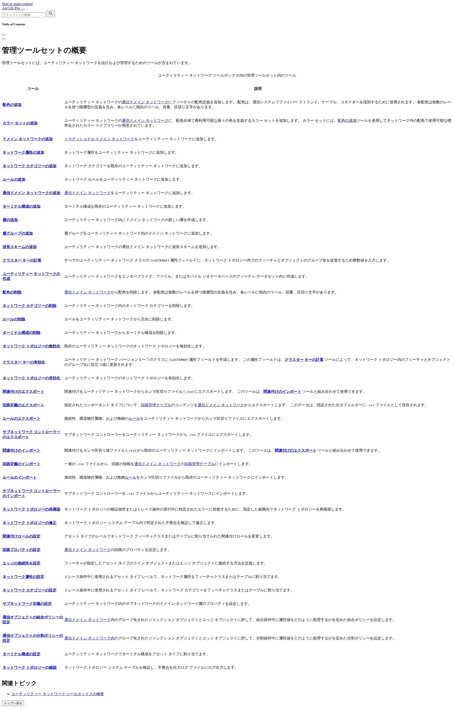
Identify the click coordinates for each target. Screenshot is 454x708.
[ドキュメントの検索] (51, 13)
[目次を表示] (4, 39)
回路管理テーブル (156, 405)
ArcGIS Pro (11, 8)
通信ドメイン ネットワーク (145, 102)
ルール (134, 418)
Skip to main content (17, 4)
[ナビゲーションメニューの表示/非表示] (23, 9)
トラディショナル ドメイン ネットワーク (99, 139)
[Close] (4, 34)
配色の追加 (347, 120)
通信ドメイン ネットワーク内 (89, 638)
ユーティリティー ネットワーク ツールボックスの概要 (57, 694)
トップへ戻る (13, 703)
